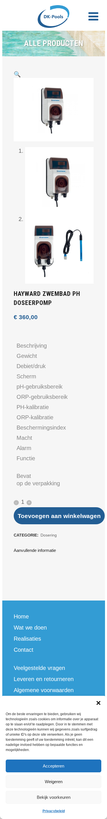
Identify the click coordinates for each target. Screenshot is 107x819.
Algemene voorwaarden (44, 690)
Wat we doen (30, 627)
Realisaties (27, 639)
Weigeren (53, 781)
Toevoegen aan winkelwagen (59, 516)
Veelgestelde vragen (39, 668)
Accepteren (53, 766)
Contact (23, 650)
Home (21, 616)
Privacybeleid (54, 811)
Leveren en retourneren (44, 679)
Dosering (49, 535)
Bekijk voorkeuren (53, 797)
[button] (98, 703)
